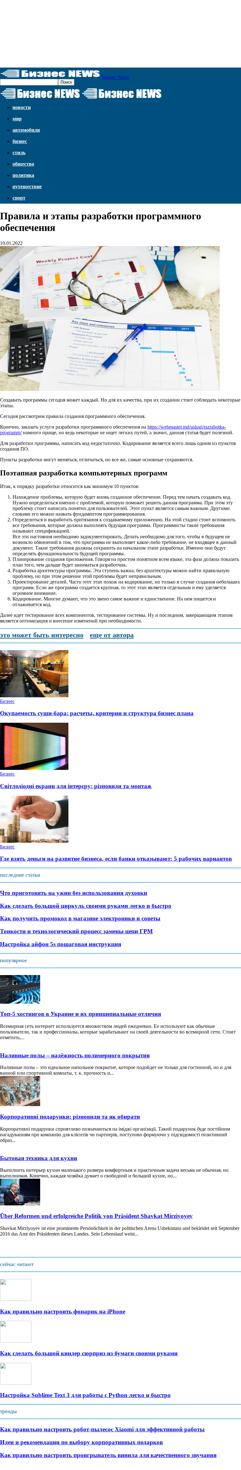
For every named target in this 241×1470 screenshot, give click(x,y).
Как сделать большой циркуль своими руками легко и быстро (85, 905)
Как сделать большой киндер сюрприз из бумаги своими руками (89, 1353)
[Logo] (41, 98)
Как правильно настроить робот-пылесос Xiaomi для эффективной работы (102, 1429)
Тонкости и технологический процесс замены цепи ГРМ (76, 931)
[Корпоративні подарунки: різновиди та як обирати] (20, 1104)
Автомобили (26, 130)
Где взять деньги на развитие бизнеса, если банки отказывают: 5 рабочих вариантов (116, 858)
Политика (23, 175)
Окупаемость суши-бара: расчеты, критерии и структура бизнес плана (97, 713)
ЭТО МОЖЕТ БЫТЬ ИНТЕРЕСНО (41, 635)
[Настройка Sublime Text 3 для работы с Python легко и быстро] (15, 1383)
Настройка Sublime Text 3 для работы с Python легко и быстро (85, 1395)
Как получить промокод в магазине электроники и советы (80, 918)
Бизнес (20, 141)
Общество (23, 164)
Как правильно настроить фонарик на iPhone (62, 1311)
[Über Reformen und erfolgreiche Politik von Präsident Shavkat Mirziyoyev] (20, 1203)
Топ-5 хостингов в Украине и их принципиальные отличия (80, 1014)
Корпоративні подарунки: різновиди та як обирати (70, 1116)
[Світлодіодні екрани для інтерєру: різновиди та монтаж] (34, 768)
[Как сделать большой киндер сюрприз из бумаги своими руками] (15, 1341)
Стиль (19, 152)
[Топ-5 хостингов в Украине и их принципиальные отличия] (20, 1002)
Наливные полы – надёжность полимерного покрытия (75, 1055)
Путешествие (27, 186)
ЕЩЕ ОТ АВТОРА (112, 635)
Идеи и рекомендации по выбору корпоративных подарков (81, 1442)
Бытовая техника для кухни (38, 1158)
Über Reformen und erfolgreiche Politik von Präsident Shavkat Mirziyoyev (96, 1216)
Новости (22, 107)
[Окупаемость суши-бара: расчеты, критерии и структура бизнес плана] (34, 695)
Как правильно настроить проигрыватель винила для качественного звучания (108, 1455)
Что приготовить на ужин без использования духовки (73, 893)
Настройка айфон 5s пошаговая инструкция (60, 944)
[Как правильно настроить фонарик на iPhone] (15, 1299)
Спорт (19, 197)
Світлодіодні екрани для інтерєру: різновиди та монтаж (76, 786)
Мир (17, 118)
